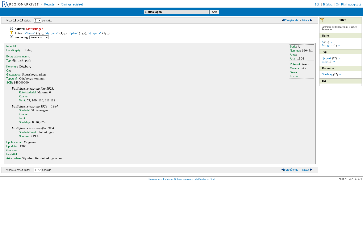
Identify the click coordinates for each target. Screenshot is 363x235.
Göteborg (327, 74)
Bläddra (327, 4)
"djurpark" (52, 33)
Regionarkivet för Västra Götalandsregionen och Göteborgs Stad (181, 179)
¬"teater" (29, 33)
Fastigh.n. (327, 45)
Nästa (306, 20)
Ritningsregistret (71, 4)
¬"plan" (73, 33)
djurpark (326, 58)
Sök (317, 4)
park (324, 61)
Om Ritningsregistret (348, 4)
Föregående (291, 20)
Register (49, 4)
